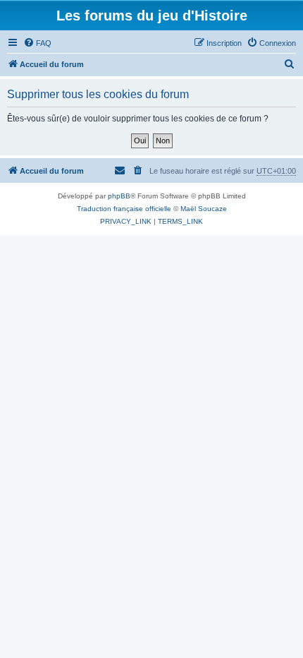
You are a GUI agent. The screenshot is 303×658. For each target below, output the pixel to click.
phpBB (119, 196)
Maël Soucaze (203, 209)
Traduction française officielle (124, 209)
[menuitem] (37, 43)
